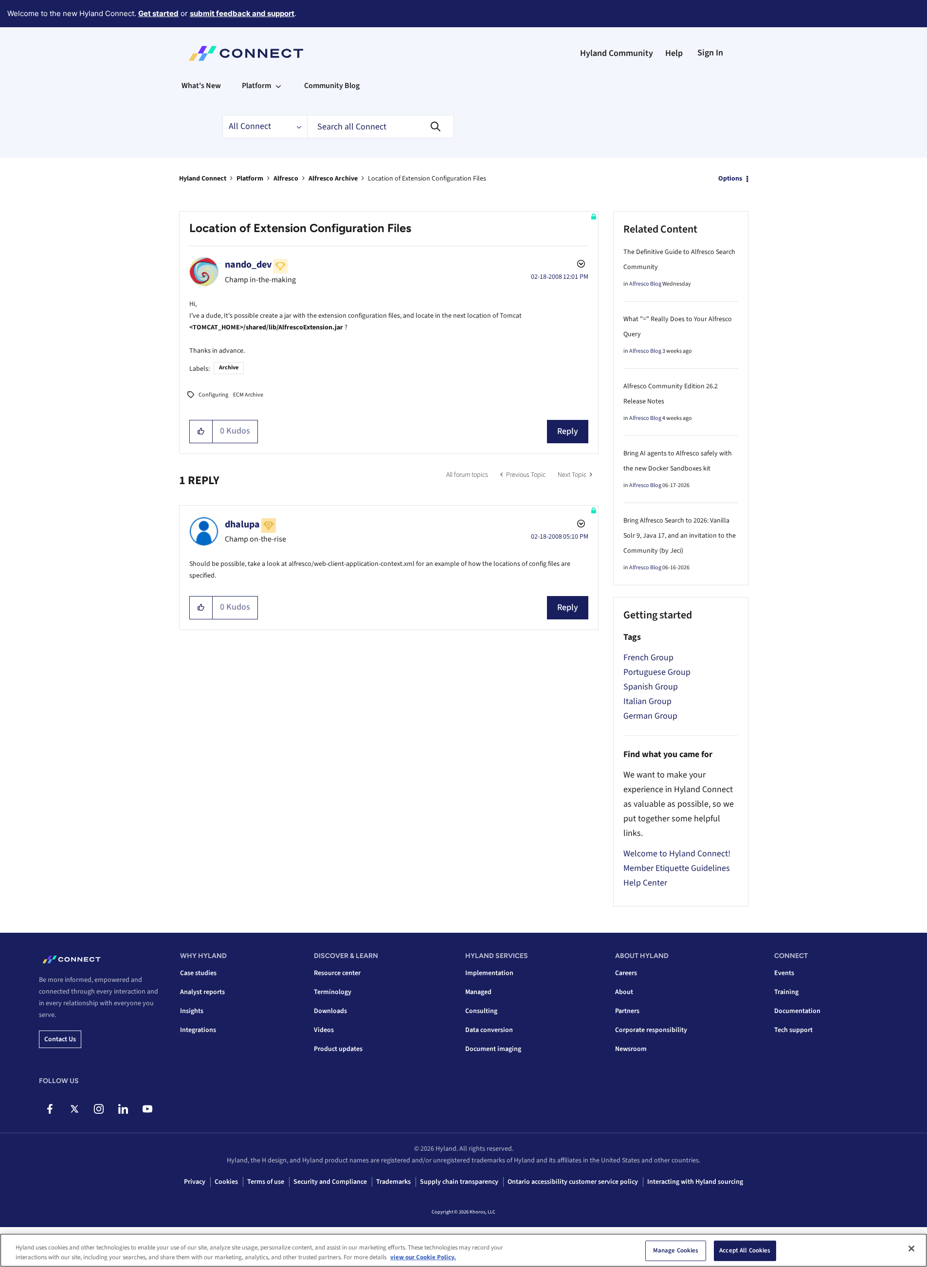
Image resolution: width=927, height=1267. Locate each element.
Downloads (330, 1011)
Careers (626, 973)
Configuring (213, 395)
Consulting (481, 1011)
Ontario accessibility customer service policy (573, 1182)
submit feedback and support (242, 13)
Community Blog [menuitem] (332, 85)
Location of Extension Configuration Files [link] (427, 178)
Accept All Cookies (744, 1250)
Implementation (489, 973)
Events (784, 973)
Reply (567, 431)
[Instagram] (98, 1109)
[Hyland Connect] (246, 53)
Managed (478, 992)
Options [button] (730, 178)
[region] (463, 1250)
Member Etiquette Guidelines (676, 868)
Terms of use (265, 1182)
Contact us (60, 1039)
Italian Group (647, 701)
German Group (650, 716)
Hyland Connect (202, 178)
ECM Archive (248, 395)
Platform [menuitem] (256, 85)
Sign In (710, 53)
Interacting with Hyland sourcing (695, 1182)
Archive (228, 367)
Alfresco (285, 178)
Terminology (332, 992)
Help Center (645, 883)
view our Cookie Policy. (423, 1256)
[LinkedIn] (123, 1109)
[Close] (911, 1248)
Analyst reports (202, 992)
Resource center (337, 973)
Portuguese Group (657, 672)
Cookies (226, 1182)
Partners (627, 1011)
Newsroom (631, 1049)
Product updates (338, 1049)
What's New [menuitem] (201, 85)
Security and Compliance (330, 1182)
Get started (158, 13)
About (624, 992)
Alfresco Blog (645, 284)
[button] (201, 431)
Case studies (198, 973)
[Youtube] (147, 1109)
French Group (648, 658)
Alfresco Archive (333, 178)
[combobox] (380, 126)
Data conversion (489, 1030)
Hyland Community (616, 53)
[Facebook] (50, 1109)
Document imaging (493, 1049)
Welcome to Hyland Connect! (676, 854)
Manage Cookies (676, 1250)
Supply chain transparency (459, 1182)
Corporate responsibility (651, 1030)
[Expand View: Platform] (278, 85)
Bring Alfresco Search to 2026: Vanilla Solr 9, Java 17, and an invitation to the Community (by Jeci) (679, 536)
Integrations (198, 1030)
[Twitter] (74, 1109)
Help (674, 53)
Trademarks (393, 1182)
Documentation (797, 1011)
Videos (324, 1030)
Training (786, 992)
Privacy (194, 1182)
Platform (249, 178)
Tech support (793, 1030)
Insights (191, 1011)
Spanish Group (650, 687)
